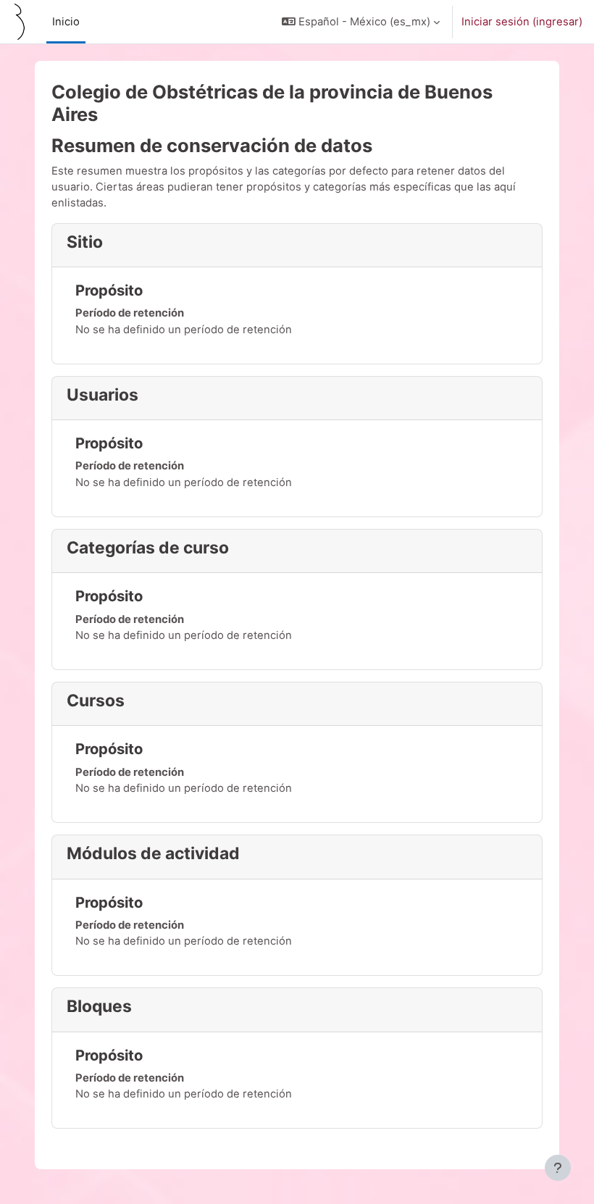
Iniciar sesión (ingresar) (521, 21)
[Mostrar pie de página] (558, 1168)
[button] (360, 21)
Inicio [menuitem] (66, 21)
